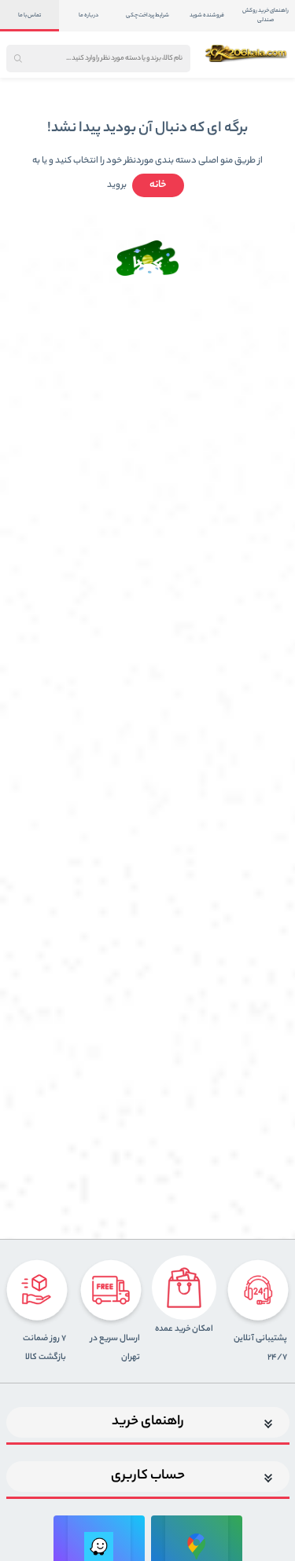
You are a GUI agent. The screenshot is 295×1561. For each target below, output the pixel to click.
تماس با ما (29, 15)
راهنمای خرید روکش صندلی (265, 15)
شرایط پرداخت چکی (147, 15)
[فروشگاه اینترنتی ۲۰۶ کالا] (247, 53)
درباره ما (88, 15)
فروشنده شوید (207, 15)
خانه (158, 185)
